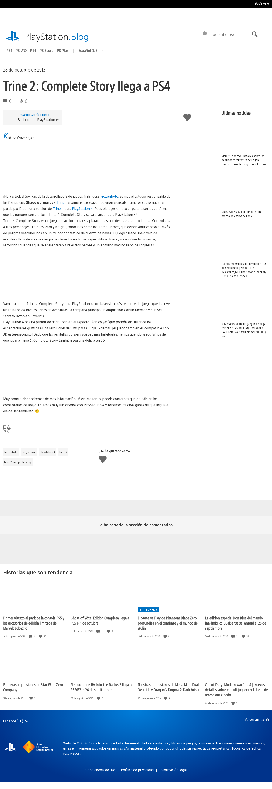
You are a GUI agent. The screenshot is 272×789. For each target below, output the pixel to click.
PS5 (9, 50)
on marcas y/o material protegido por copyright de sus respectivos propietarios (168, 748)
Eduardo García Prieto (33, 114)
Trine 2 (58, 208)
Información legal (173, 770)
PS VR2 (21, 50)
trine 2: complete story (17, 462)
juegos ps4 (28, 452)
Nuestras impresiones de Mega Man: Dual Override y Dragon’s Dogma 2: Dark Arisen (169, 687)
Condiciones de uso (100, 770)
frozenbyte (11, 452)
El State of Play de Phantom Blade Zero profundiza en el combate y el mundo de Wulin (168, 622)
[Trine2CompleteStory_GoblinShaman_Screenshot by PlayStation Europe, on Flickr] (36, 181)
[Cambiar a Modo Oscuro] (204, 34)
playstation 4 (47, 452)
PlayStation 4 (82, 208)
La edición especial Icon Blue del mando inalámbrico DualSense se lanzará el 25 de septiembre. (235, 622)
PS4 (33, 50)
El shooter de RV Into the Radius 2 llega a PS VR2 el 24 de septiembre (101, 687)
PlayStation (56, 36)
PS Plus (63, 50)
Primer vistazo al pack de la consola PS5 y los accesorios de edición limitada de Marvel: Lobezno (33, 622)
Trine (61, 202)
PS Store (47, 50)
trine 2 (63, 452)
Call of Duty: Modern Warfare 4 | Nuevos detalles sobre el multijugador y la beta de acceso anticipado (236, 689)
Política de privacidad (137, 770)
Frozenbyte (109, 196)
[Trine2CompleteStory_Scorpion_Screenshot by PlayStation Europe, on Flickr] (36, 384)
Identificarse (223, 34)
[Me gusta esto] (41, 637)
